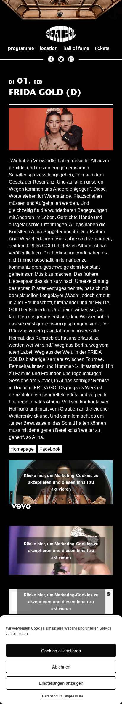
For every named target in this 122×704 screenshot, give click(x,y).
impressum (74, 696)
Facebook (49, 449)
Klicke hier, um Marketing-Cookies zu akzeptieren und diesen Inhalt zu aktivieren (61, 481)
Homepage (22, 449)
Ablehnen (61, 667)
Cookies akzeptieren (61, 650)
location (49, 48)
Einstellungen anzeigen (61, 683)
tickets (102, 48)
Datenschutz (52, 696)
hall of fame (76, 48)
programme (21, 48)
